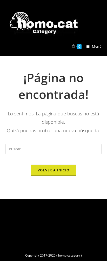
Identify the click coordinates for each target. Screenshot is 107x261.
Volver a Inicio (54, 170)
